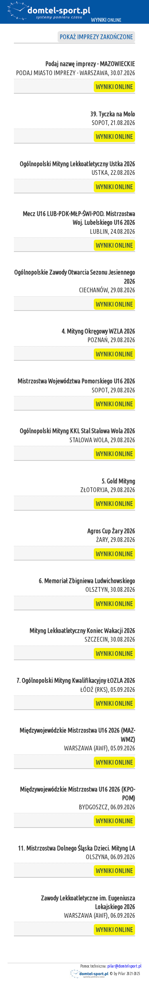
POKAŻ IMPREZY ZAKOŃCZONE (96, 36)
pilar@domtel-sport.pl (124, 966)
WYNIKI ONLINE (114, 86)
